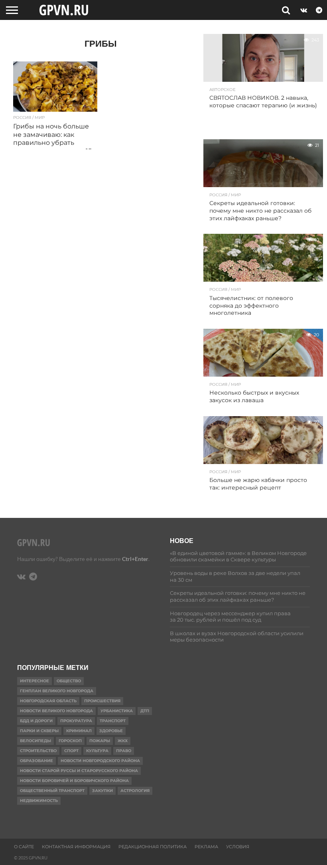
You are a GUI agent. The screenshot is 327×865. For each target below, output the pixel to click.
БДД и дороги (36, 720)
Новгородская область (48, 700)
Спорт (71, 750)
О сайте (24, 846)
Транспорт (113, 720)
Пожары (99, 740)
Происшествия (102, 700)
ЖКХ (123, 740)
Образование (36, 760)
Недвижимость (39, 800)
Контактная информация (76, 846)
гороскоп (70, 740)
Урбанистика (116, 710)
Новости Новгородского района (100, 760)
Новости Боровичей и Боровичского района (74, 780)
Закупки (102, 790)
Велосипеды (35, 740)
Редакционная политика (152, 846)
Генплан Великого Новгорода (56, 690)
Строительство (38, 750)
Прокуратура (76, 720)
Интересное (34, 680)
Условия (237, 846)
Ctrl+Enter (135, 558)
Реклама (206, 846)
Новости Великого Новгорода (56, 710)
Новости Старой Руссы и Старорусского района (79, 770)
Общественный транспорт (52, 790)
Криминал (79, 730)
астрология (135, 790)
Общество (69, 680)
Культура (97, 750)
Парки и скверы (39, 730)
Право (123, 750)
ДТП (144, 710)
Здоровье (111, 730)
